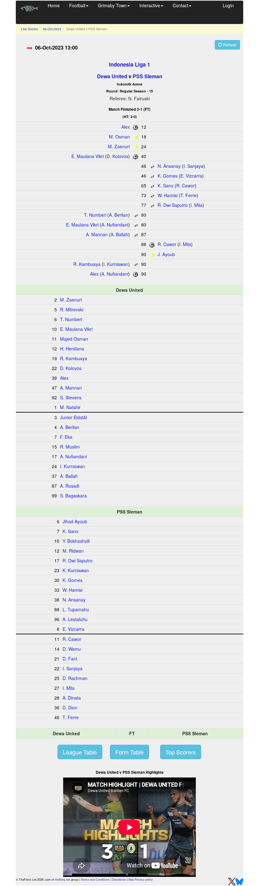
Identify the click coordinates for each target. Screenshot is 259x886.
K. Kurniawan (76, 570)
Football (77, 5)
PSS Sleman (147, 76)
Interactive (149, 5)
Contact (180, 5)
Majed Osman (74, 339)
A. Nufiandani (114, 224)
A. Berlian (118, 215)
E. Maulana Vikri (87, 156)
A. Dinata (72, 698)
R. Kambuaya (86, 264)
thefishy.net (62, 879)
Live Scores (29, 29)
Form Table (129, 752)
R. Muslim (70, 446)
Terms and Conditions (95, 879)
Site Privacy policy (141, 879)
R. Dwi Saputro (173, 205)
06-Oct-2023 (52, 29)
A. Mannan (97, 234)
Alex (125, 127)
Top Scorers (181, 752)
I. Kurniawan (115, 264)
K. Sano (165, 185)
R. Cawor (185, 185)
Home (54, 5)
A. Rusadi (69, 486)
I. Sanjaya (193, 166)
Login (228, 5)
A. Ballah (119, 234)
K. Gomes (168, 176)
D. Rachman (75, 678)
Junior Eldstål (73, 417)
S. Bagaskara (73, 495)
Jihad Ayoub (75, 521)
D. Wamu (72, 649)
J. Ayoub (166, 254)
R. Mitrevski (71, 309)
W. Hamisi (168, 195)
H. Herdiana (72, 348)
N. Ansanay (169, 166)
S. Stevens (70, 397)
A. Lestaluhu (75, 619)
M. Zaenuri (119, 146)
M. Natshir (70, 407)
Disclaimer (119, 879)
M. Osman (119, 136)
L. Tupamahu (76, 609)
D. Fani (70, 658)
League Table (80, 752)
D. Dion (70, 707)
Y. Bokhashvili (76, 541)
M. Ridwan (73, 551)
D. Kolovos (117, 156)
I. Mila (196, 205)
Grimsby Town (112, 5)
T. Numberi (95, 215)
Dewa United (112, 76)
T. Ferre (188, 195)
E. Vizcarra (191, 176)
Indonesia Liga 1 (129, 64)
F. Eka (66, 437)
